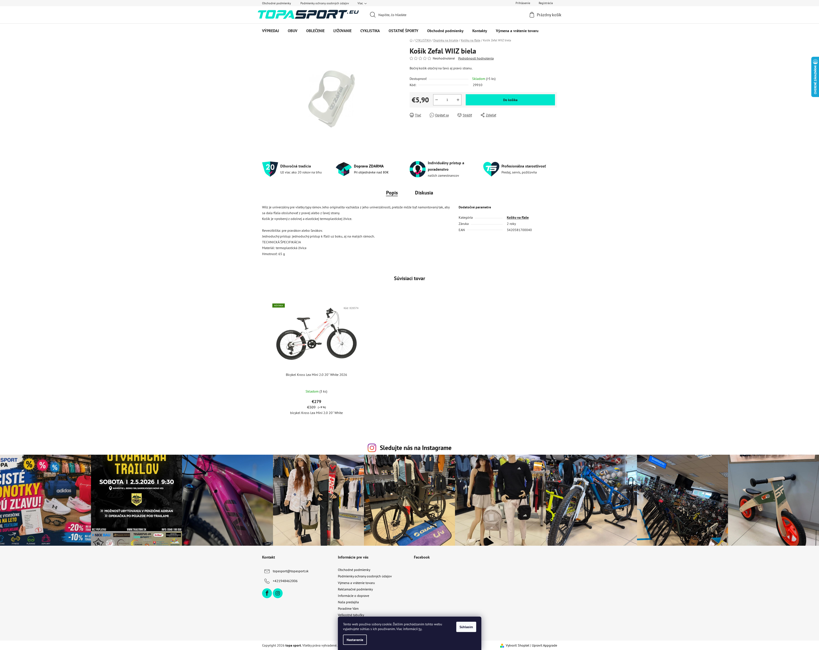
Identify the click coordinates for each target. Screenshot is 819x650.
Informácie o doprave (353, 595)
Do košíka (510, 100)
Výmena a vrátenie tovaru (356, 583)
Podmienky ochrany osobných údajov (324, 3)
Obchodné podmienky (276, 3)
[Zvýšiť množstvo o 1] (458, 99)
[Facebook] (267, 593)
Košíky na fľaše (518, 217)
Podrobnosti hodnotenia (476, 58)
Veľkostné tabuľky (351, 615)
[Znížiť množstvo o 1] (436, 99)
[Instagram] (278, 593)
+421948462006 (285, 581)
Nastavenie (355, 640)
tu (420, 629)
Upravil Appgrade (544, 645)
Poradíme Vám (348, 608)
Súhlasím (466, 627)
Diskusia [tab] (424, 192)
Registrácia (546, 3)
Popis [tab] (392, 192)
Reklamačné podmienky (355, 589)
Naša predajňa (348, 602)
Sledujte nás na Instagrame (416, 448)
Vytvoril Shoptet (517, 645)
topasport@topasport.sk (291, 571)
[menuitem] (270, 31)
